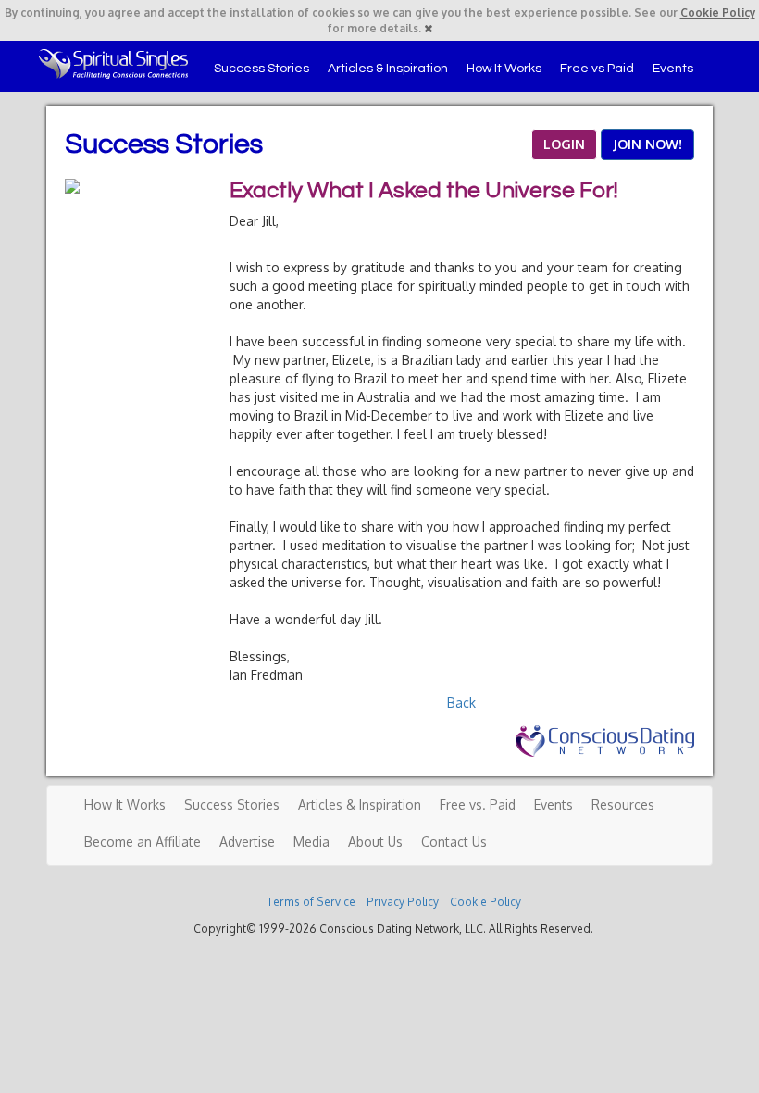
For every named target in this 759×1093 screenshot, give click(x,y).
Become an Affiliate (142, 841)
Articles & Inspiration (388, 68)
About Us (375, 841)
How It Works (504, 68)
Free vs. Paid (478, 804)
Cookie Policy (717, 12)
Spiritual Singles (113, 64)
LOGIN (564, 144)
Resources (622, 804)
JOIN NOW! (647, 144)
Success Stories (261, 68)
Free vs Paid (597, 68)
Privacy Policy (403, 902)
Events (673, 68)
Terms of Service (311, 902)
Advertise (247, 841)
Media (311, 841)
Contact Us (454, 841)
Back (461, 702)
